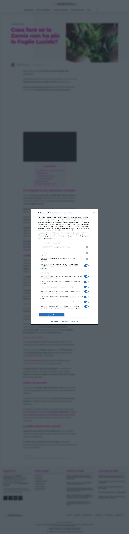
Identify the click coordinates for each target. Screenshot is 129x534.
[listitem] (64, 243)
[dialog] (64, 267)
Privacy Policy (74, 321)
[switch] (86, 247)
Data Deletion (54, 321)
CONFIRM (52, 315)
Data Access (64, 321)
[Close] (95, 213)
